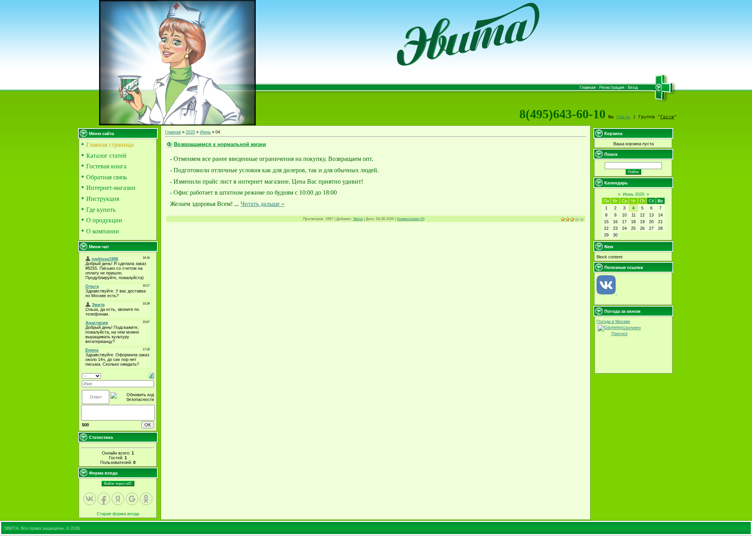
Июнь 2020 (633, 194)
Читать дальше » (262, 203)
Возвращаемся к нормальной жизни (220, 144)
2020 (190, 132)
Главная (588, 87)
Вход (633, 87)
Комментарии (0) (411, 219)
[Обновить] (151, 375)
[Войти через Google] (132, 499)
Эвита (358, 219)
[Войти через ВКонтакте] (89, 499)
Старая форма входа (118, 513)
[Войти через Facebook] (104, 499)
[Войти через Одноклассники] (146, 499)
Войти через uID (118, 483)
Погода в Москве (613, 321)
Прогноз (619, 333)
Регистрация (611, 87)
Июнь (205, 132)
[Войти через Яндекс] (118, 499)
